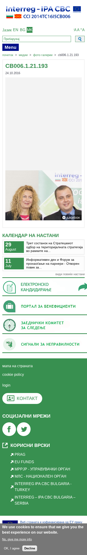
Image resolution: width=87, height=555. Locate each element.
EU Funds (24, 462)
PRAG (20, 454)
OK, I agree (11, 548)
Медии (23, 55)
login (6, 385)
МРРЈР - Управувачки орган (42, 469)
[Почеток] (43, 20)
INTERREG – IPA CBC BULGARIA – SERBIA (45, 500)
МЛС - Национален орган (40, 476)
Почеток (7, 55)
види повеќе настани (70, 274)
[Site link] (9, 435)
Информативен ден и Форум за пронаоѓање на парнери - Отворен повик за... (52, 263)
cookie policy (13, 375)
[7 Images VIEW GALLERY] (43, 148)
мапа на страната (17, 366)
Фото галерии (42, 55)
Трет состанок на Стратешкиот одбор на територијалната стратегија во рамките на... (54, 247)
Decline (29, 548)
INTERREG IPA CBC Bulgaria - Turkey (43, 487)
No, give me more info (17, 539)
